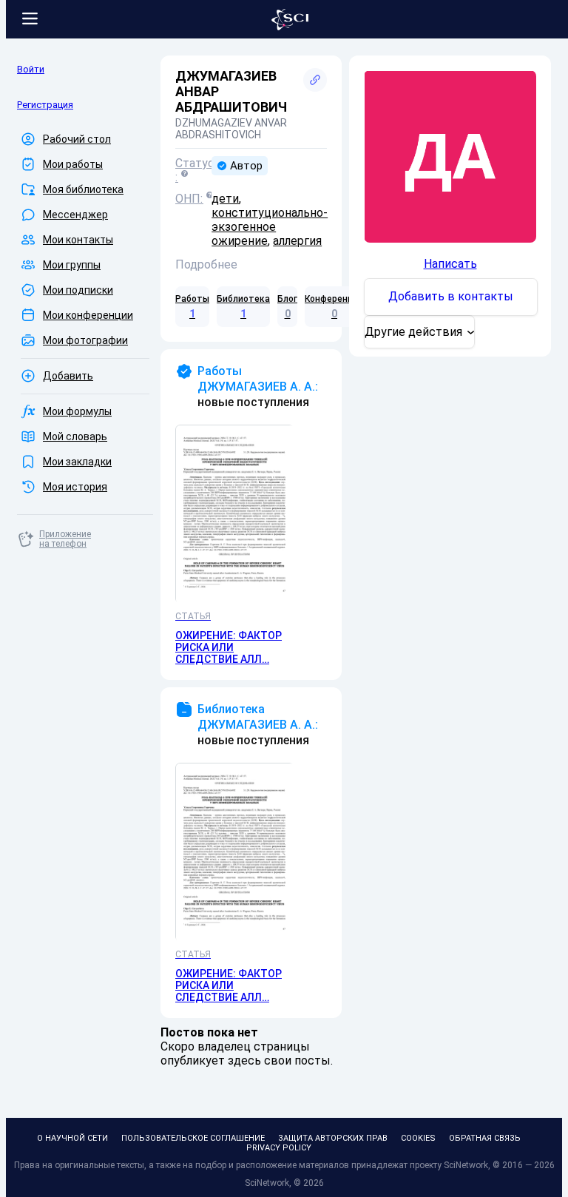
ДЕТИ (225, 199)
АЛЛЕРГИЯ (297, 241)
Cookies (418, 1138)
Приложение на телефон (65, 539)
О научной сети (72, 1138)
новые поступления (257, 386)
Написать (450, 264)
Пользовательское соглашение (193, 1138)
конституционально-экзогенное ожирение (270, 227)
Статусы (193, 163)
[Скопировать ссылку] (315, 80)
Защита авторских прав (333, 1138)
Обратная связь (485, 1138)
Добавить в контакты (450, 296)
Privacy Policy (278, 1148)
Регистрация (45, 104)
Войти (30, 69)
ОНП (187, 199)
